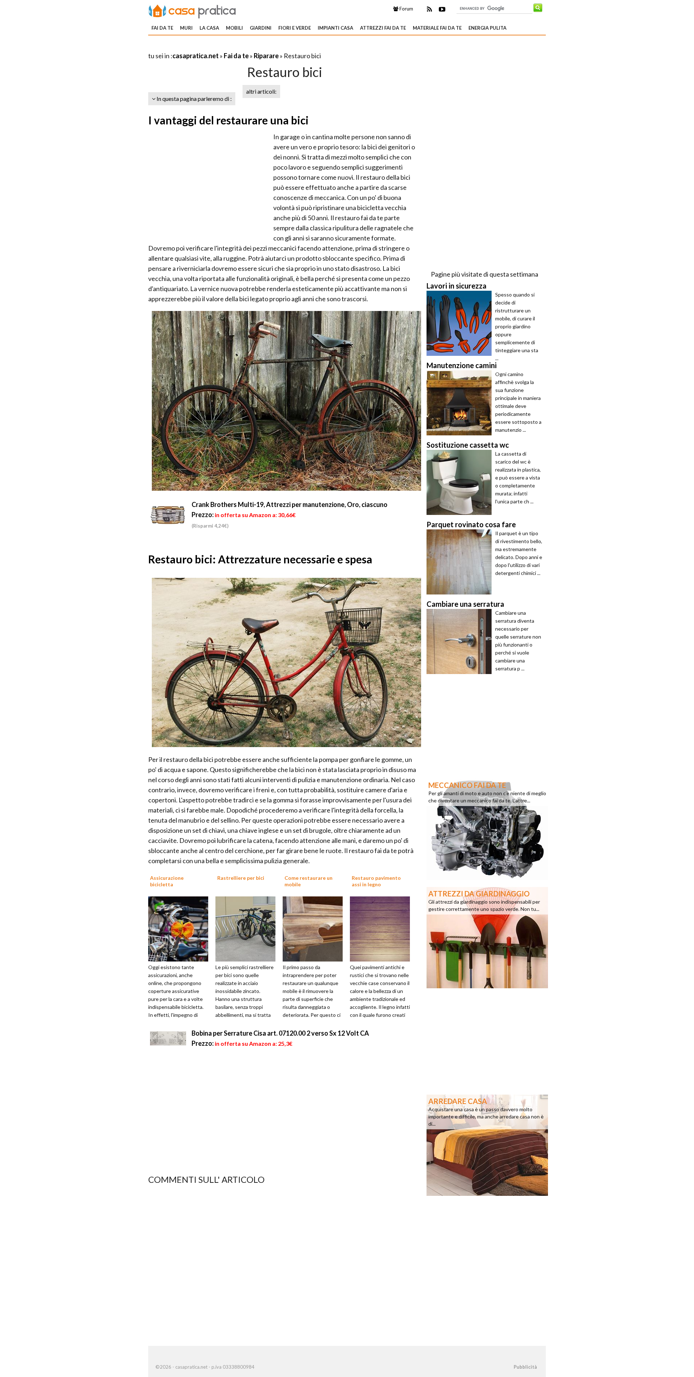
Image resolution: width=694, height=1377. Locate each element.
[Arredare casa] (487, 1144)
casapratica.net (195, 56)
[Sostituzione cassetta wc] (461, 482)
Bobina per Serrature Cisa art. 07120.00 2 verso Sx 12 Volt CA (280, 1033)
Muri (186, 28)
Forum (405, 9)
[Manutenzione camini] (461, 402)
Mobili (234, 28)
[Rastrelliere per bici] (247, 928)
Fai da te (162, 28)
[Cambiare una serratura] (461, 641)
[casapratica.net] (192, 10)
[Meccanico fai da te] (487, 828)
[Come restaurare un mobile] (315, 928)
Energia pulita (487, 28)
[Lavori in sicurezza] (461, 323)
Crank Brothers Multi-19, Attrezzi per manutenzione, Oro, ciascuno (289, 504)
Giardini (260, 28)
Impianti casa (335, 28)
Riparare (266, 56)
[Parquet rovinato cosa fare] (461, 561)
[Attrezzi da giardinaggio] (487, 937)
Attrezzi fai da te (383, 28)
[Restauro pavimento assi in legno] (382, 928)
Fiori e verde (294, 28)
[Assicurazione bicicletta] (180, 928)
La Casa (209, 28)
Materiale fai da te (437, 28)
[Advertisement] (232, 47)
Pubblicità (525, 1367)
